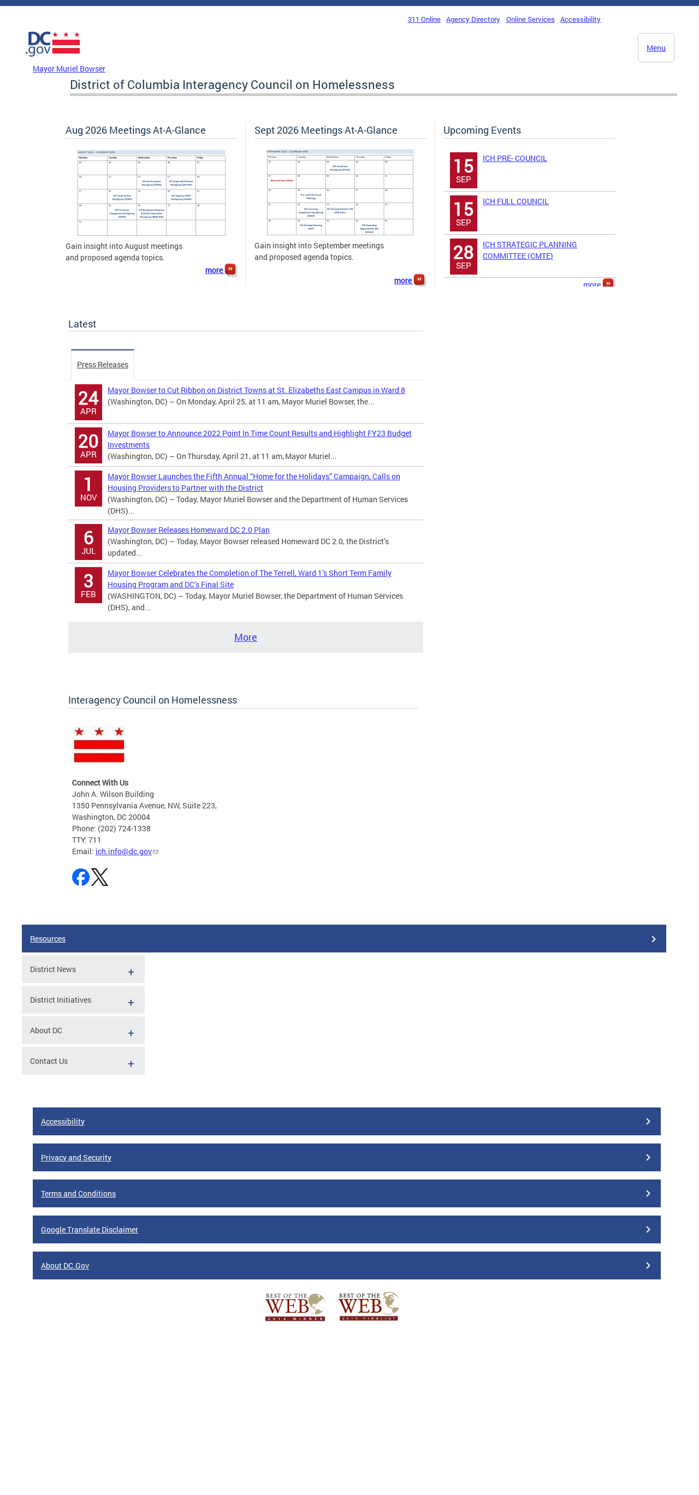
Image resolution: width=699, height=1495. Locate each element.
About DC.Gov (65, 1265)
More (245, 637)
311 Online (424, 19)
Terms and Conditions (78, 1193)
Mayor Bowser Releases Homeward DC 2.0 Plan (189, 530)
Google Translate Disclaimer (89, 1229)
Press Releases (102, 364)
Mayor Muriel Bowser (69, 68)
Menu (656, 48)
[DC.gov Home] (53, 59)
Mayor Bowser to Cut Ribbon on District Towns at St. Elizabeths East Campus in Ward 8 (256, 390)
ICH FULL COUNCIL (516, 201)
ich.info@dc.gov (124, 851)
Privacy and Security (76, 1157)
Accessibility (580, 19)
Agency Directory (473, 19)
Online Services (530, 19)
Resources (48, 938)
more (214, 270)
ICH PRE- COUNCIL (515, 158)
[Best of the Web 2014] (295, 1321)
